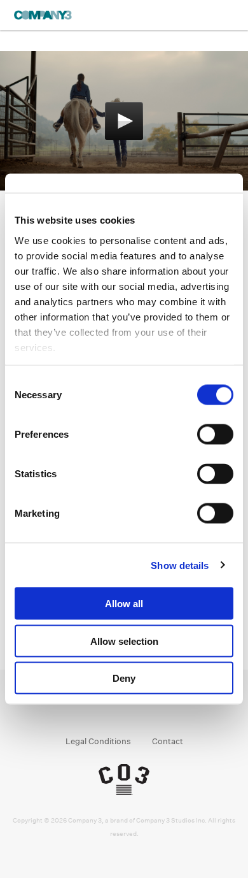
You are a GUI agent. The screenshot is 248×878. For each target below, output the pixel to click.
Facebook (88, 708)
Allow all (124, 603)
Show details (180, 564)
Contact (167, 741)
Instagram (112, 708)
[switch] (215, 434)
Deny (124, 678)
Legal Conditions (98, 741)
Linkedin (136, 708)
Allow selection (124, 640)
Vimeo (160, 708)
